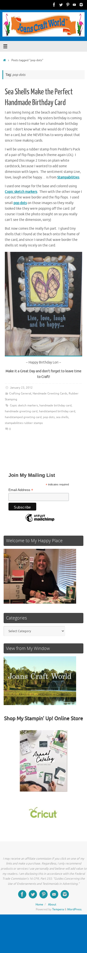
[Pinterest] (67, 4)
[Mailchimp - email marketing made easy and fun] (39, 521)
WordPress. (74, 909)
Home (39, 904)
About (52, 904)
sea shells (62, 417)
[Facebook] (54, 4)
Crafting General (20, 393)
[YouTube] (74, 4)
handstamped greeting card (23, 417)
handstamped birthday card (57, 411)
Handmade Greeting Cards (50, 393)
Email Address (20, 490)
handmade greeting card (21, 411)
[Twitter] (61, 4)
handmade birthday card (55, 405)
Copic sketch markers (24, 405)
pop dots (49, 417)
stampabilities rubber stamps (24, 423)
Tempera (58, 909)
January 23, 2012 (21, 388)
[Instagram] (81, 4)
